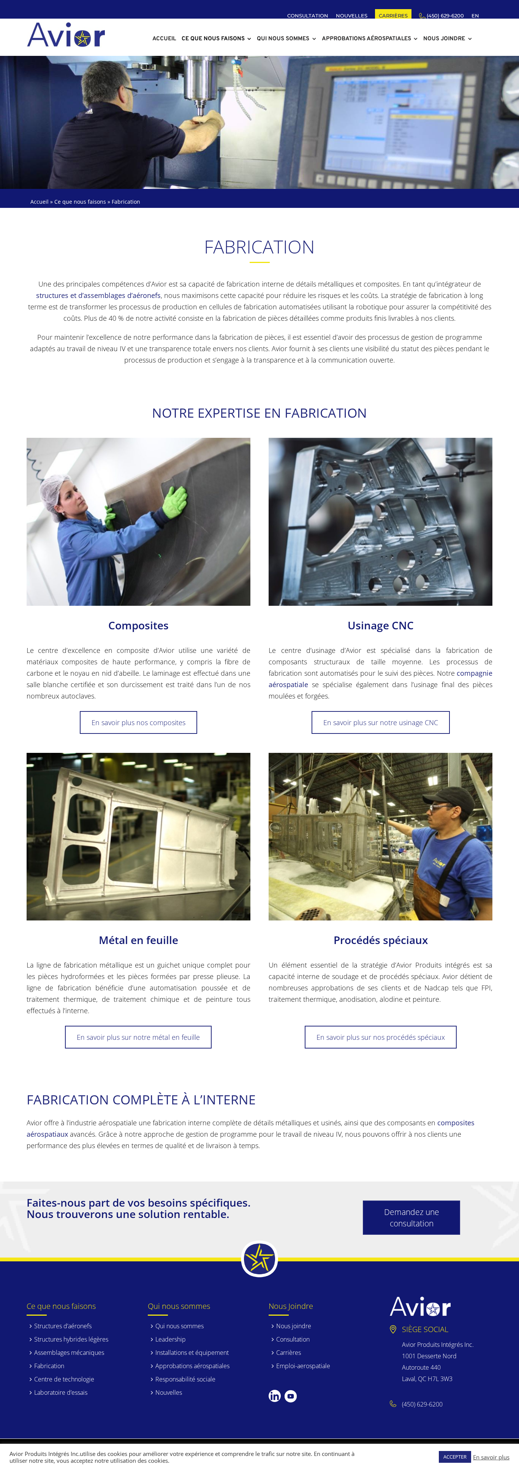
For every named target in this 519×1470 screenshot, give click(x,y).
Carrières (288, 1352)
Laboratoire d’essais (60, 1392)
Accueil (39, 201)
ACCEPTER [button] (455, 1456)
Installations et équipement (192, 1352)
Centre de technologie (64, 1379)
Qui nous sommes (179, 1326)
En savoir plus (491, 1457)
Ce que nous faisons (80, 201)
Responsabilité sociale (185, 1379)
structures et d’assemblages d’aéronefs (98, 295)
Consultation (293, 1339)
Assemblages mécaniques (69, 1352)
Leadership (170, 1339)
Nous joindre (293, 1326)
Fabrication (49, 1366)
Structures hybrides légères (71, 1339)
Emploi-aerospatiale (303, 1366)
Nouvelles (168, 1392)
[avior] (66, 26)
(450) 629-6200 (422, 1404)
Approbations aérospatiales (192, 1366)
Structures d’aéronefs (63, 1326)
